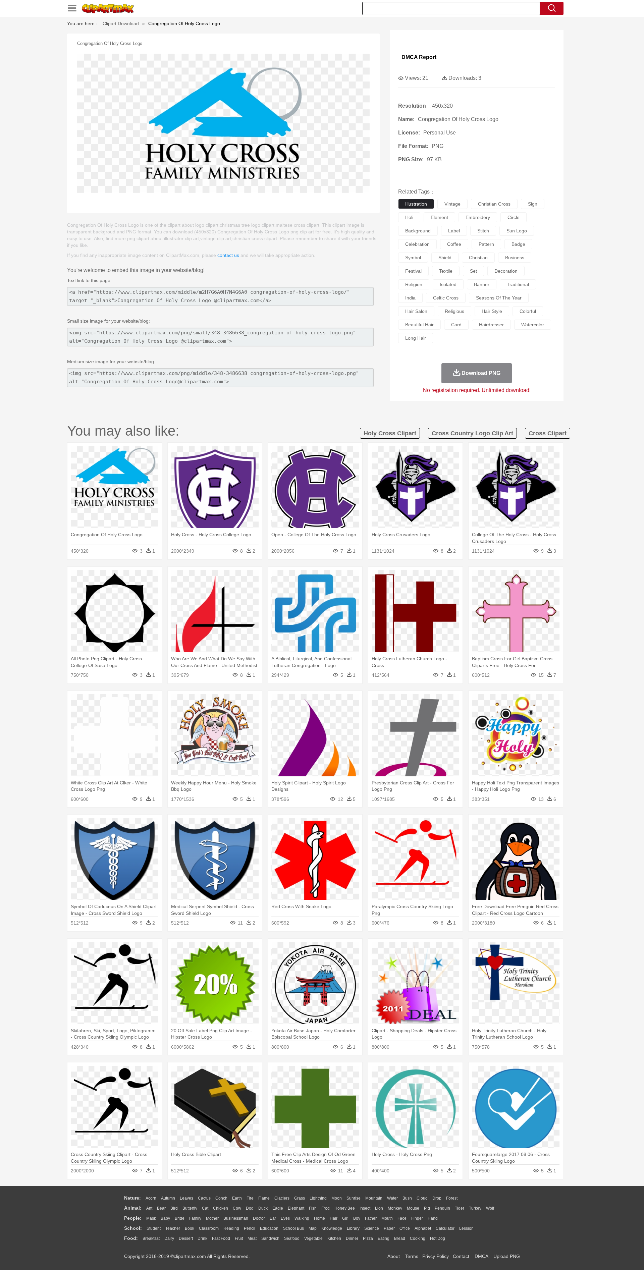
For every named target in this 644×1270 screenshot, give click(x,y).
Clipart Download (121, 23)
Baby (165, 1218)
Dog (250, 1208)
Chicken (220, 1208)
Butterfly (189, 1208)
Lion (379, 1208)
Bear (161, 1208)
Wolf (490, 1208)
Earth (237, 1198)
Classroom (209, 1228)
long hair (415, 338)
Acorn (151, 1198)
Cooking (417, 1238)
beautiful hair (419, 324)
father (371, 1218)
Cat (205, 1208)
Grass (299, 1198)
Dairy (169, 1238)
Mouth (387, 1218)
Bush (407, 1198)
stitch (483, 230)
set (473, 271)
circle (513, 217)
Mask (151, 1218)
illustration (416, 204)
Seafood (292, 1238)
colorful (528, 311)
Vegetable (313, 1238)
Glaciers (281, 1198)
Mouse (413, 1208)
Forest (452, 1198)
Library (353, 1228)
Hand (433, 1218)
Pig (427, 1208)
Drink (202, 1238)
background (418, 230)
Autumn (168, 1198)
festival (413, 271)
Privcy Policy (435, 1256)
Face (402, 1218)
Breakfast (151, 1238)
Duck (263, 1208)
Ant (149, 1208)
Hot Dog (437, 1238)
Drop (436, 1198)
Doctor (259, 1218)
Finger (417, 1218)
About (393, 1256)
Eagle (277, 1208)
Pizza (368, 1238)
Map (313, 1228)
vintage (452, 204)
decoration (506, 271)
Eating (383, 1238)
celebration (417, 244)
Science (371, 1228)
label (454, 230)
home (319, 1218)
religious (454, 311)
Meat (252, 1238)
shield (444, 257)
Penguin (442, 1208)
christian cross (494, 204)
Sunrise (353, 1198)
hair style (492, 311)
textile (445, 271)
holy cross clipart (390, 433)
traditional (518, 284)
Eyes (285, 1218)
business (514, 257)
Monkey (395, 1208)
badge (518, 244)
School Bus (293, 1228)
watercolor (532, 324)
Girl (345, 1218)
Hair (333, 1218)
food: (131, 1238)
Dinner (352, 1238)
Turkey (475, 1208)
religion (413, 284)
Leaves (186, 1198)
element (439, 217)
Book (189, 1228)
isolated (448, 284)
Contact (461, 1256)
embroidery (478, 217)
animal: (133, 1208)
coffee (454, 244)
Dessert (186, 1238)
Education (269, 1228)
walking (301, 1218)
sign (532, 204)
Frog (325, 1208)
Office (404, 1228)
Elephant (296, 1208)
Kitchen (334, 1238)
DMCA (481, 1256)
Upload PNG (506, 1256)
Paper (389, 1228)
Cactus (204, 1198)
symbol (413, 257)
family (195, 1218)
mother (212, 1218)
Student (154, 1228)
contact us (228, 255)
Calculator (445, 1228)
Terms (411, 1256)
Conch (221, 1198)
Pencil (249, 1228)
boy (356, 1218)
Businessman (235, 1218)
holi (409, 217)
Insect (365, 1208)
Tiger (459, 1208)
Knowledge (331, 1228)
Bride (179, 1218)
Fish (313, 1208)
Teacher (172, 1228)
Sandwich (270, 1238)
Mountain (373, 1198)
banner (481, 284)
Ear (273, 1218)
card (456, 324)
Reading (231, 1228)
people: (133, 1218)
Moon (336, 1198)
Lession (466, 1228)
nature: (132, 1198)
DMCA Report (418, 57)
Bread (399, 1238)
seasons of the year (499, 297)
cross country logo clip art (472, 433)
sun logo (516, 230)
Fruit (239, 1238)
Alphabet (423, 1228)
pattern (486, 244)
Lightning (318, 1198)
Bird (174, 1208)
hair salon (416, 311)
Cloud (422, 1198)
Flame (264, 1198)
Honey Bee (344, 1208)
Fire (250, 1198)
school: (133, 1228)
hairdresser (491, 324)
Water (392, 1198)
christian (478, 257)
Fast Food (221, 1238)
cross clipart (548, 433)
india (410, 297)
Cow (237, 1208)
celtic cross (446, 297)
